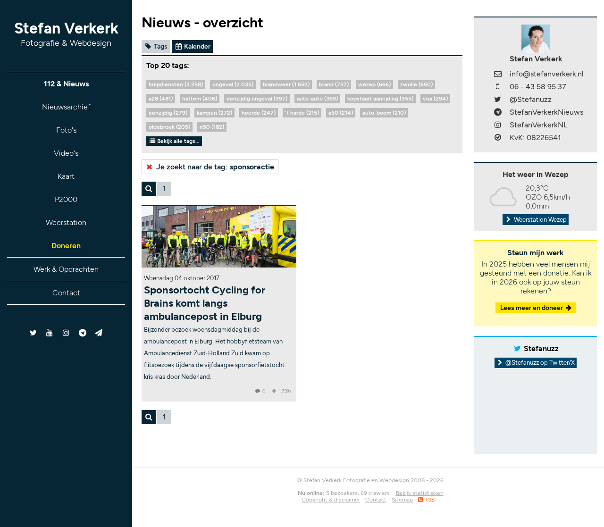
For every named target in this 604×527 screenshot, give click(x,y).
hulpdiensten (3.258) (176, 84)
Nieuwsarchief (66, 106)
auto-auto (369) (317, 98)
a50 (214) (340, 112)
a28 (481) (161, 98)
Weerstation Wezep (539, 219)
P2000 (66, 199)
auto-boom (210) (384, 112)
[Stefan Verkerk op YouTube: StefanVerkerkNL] (49, 332)
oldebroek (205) (169, 127)
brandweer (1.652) (286, 84)
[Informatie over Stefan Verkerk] (535, 37)
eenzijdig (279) (168, 112)
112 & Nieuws (66, 83)
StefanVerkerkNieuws (546, 112)
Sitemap (402, 499)
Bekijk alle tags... (178, 141)
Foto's (66, 129)
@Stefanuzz (531, 99)
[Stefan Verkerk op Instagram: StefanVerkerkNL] (66, 332)
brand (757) (334, 84)
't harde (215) (302, 112)
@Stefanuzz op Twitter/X (539, 362)
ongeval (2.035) (232, 84)
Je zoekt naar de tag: (214, 166)
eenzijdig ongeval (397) (256, 98)
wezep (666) (374, 84)
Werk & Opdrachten (66, 269)
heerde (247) (259, 112)
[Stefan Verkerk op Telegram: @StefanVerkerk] (99, 332)
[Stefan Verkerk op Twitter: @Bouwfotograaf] (33, 332)
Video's (66, 153)
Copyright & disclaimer (331, 499)
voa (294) (435, 98)
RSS (429, 499)
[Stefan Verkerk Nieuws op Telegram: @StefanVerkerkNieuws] (82, 332)
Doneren (66, 245)
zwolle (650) (416, 84)
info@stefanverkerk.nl (547, 73)
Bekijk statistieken (420, 493)
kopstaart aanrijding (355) (380, 98)
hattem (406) (199, 98)
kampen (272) (214, 112)
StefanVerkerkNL (538, 124)
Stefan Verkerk (66, 33)
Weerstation (66, 222)
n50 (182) (212, 127)
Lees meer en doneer (532, 308)
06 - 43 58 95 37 (538, 86)
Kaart (66, 176)
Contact (66, 292)
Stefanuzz (541, 348)
